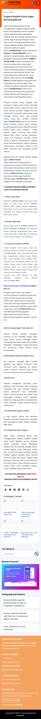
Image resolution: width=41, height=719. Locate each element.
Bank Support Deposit (11, 662)
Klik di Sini (9, 658)
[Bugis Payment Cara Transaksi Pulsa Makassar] (29, 525)
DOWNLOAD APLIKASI (12, 700)
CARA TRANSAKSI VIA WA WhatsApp (14, 628)
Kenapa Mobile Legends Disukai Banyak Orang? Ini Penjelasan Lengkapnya (14, 603)
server (11, 12)
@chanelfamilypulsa (13, 669)
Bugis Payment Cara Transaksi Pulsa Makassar (29, 535)
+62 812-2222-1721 (12, 679)
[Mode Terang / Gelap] (33, 3)
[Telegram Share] (15, 490)
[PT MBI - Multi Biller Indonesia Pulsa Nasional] (12, 525)
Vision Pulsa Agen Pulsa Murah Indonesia (28, 514)
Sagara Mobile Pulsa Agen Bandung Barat (19, 18)
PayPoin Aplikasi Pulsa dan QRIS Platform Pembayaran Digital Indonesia (15, 616)
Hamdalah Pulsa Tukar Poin (10, 513)
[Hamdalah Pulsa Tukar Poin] (12, 504)
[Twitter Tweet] (6, 490)
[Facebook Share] (10, 490)
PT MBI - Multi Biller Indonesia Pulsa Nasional (11, 535)
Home (6, 12)
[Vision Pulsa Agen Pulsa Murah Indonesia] (29, 504)
